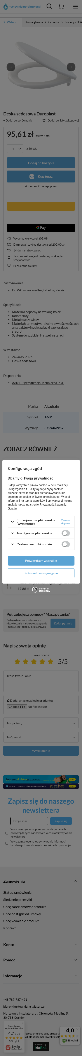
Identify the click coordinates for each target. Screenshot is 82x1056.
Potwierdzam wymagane (41, 573)
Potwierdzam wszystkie (41, 560)
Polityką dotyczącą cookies (45, 489)
